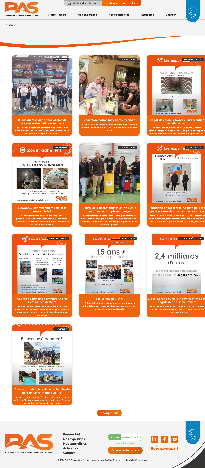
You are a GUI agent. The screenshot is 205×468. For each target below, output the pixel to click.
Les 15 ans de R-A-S (109, 298)
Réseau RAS (71, 434)
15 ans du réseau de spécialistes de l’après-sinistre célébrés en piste (42, 121)
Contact (69, 453)
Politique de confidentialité (122, 460)
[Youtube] (174, 439)
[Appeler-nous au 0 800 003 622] (125, 439)
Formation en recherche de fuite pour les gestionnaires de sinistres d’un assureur (177, 209)
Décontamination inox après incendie (109, 120)
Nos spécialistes (75, 444)
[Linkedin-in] (154, 439)
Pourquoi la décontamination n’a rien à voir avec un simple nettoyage (109, 209)
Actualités (70, 448)
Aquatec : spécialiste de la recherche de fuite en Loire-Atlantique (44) (42, 391)
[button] (109, 413)
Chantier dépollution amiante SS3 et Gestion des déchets (42, 300)
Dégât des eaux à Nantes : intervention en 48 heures (177, 121)
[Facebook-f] (164, 439)
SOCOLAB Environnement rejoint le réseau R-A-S (42, 209)
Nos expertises (74, 439)
